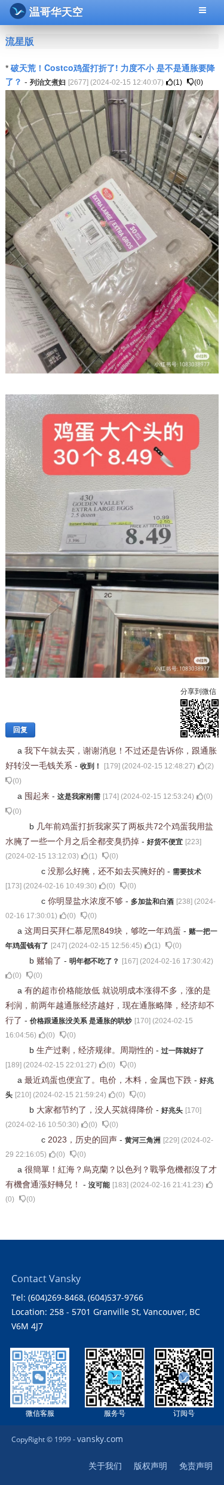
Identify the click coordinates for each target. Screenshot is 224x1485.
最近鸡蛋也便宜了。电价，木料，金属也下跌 (109, 1080)
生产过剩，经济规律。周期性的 (96, 1050)
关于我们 (105, 1465)
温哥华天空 (56, 12)
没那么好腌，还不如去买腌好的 (107, 871)
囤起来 (38, 796)
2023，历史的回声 (83, 1139)
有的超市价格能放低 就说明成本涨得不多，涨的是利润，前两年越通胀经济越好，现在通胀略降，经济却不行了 (109, 1005)
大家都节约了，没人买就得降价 (96, 1109)
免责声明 (196, 1465)
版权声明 (150, 1465)
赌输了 (50, 960)
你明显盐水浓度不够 (86, 901)
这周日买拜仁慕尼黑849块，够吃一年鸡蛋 (103, 931)
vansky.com (100, 1438)
